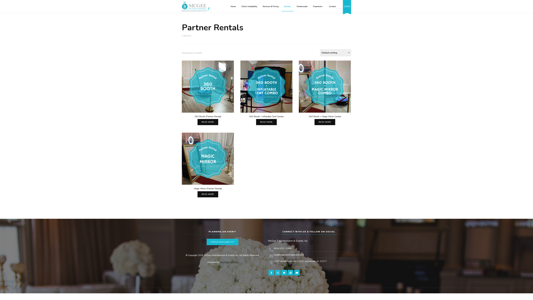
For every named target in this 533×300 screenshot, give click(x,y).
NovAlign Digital (228, 262)
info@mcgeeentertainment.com (289, 254)
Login (347, 6)
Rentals (287, 6)
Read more (208, 122)
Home (233, 6)
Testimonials (302, 6)
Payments (317, 6)
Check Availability (249, 6)
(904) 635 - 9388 (283, 248)
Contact (332, 6)
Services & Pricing (271, 6)
